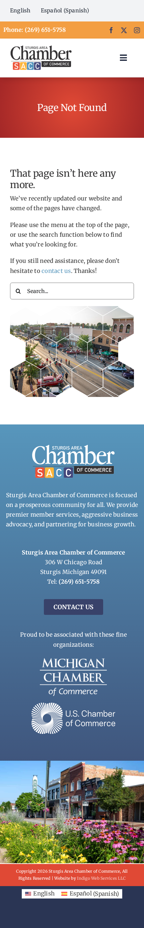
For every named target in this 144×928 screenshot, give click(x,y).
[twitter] (124, 30)
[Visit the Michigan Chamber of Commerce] (73, 660)
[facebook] (111, 30)
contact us (56, 271)
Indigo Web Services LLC (101, 878)
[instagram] (137, 30)
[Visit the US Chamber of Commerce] (73, 705)
